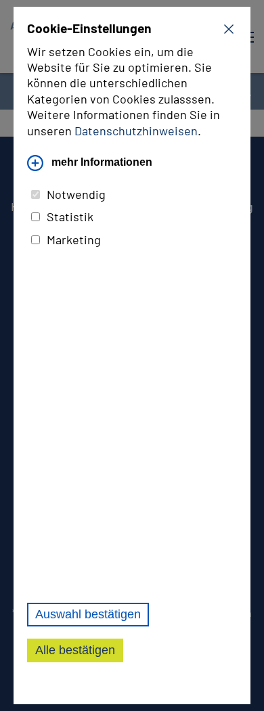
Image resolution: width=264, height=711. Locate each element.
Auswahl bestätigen (88, 614)
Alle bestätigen (75, 650)
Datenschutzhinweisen (136, 130)
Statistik (70, 216)
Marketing (74, 239)
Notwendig (76, 194)
